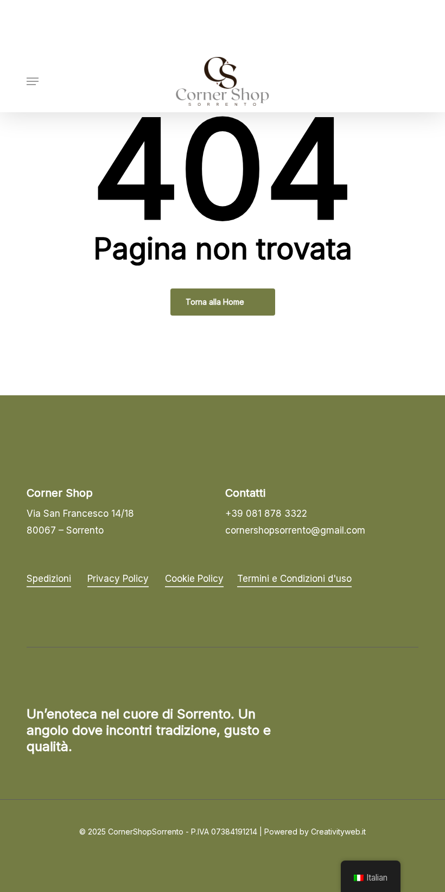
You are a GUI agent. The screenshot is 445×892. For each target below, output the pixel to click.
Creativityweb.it (338, 831)
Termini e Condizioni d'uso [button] (294, 578)
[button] (33, 81)
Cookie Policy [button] (194, 578)
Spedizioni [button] (49, 578)
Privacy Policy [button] (118, 578)
